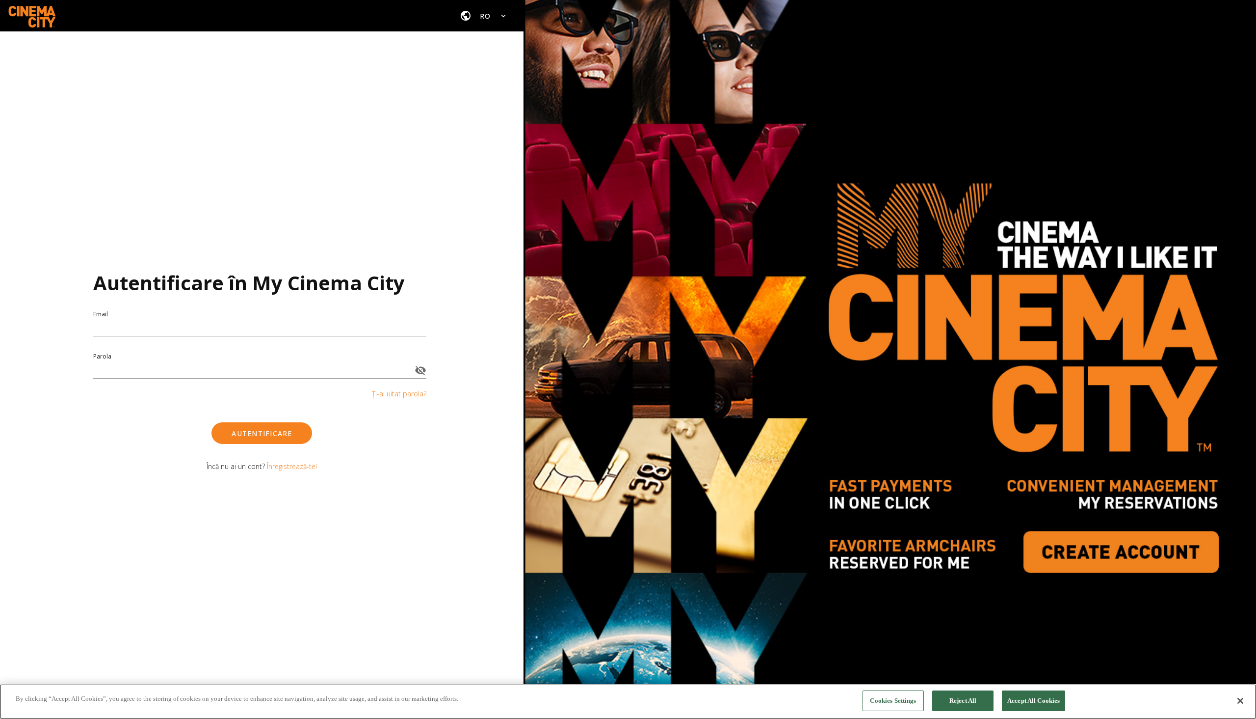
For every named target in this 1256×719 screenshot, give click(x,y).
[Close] (1240, 701)
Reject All (962, 700)
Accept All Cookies (1033, 700)
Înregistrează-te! (292, 466)
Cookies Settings (893, 700)
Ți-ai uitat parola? (399, 393)
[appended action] (420, 370)
